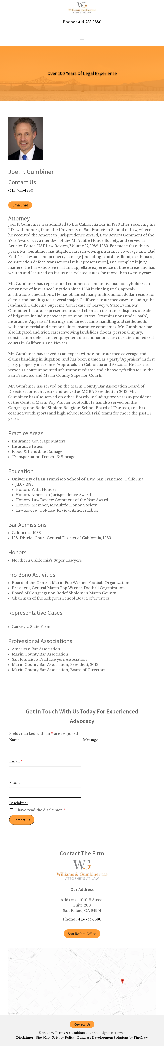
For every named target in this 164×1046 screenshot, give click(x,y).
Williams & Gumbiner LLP (72, 1033)
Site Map (43, 1037)
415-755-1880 (89, 22)
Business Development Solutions (103, 1037)
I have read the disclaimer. (40, 810)
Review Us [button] (82, 1024)
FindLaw (141, 1037)
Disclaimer (18, 803)
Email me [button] (20, 204)
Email (16, 761)
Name (14, 740)
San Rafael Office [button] (82, 933)
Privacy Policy (63, 1037)
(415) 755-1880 (20, 190)
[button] (82, 41)
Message (90, 740)
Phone (15, 783)
